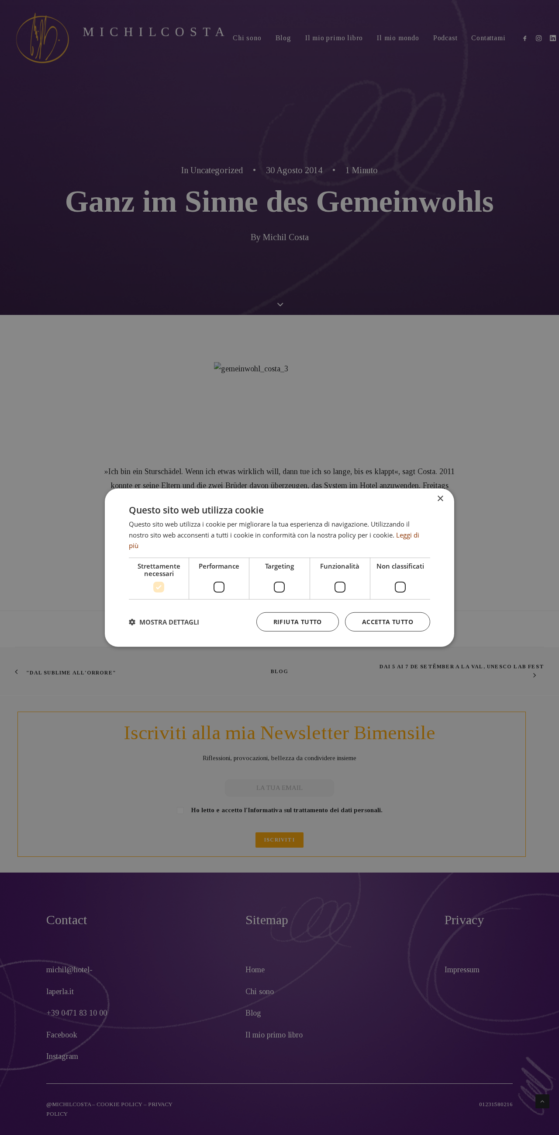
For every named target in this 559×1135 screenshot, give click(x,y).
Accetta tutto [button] (387, 622)
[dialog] (279, 567)
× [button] (440, 498)
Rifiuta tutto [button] (297, 622)
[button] (164, 622)
